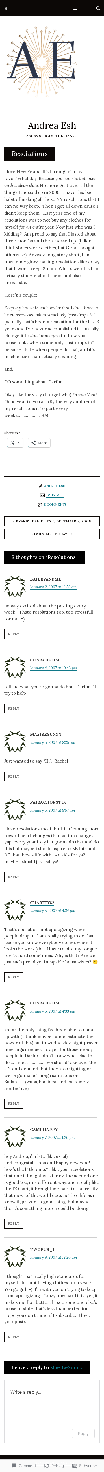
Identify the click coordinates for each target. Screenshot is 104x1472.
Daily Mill (55, 495)
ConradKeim (45, 660)
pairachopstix (48, 802)
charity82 (42, 902)
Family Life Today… (50, 534)
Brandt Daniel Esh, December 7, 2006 (53, 521)
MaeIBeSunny (45, 734)
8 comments (55, 505)
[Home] (6, 8)
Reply (13, 634)
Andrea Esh (52, 125)
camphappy (44, 1129)
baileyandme (45, 579)
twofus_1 (42, 1249)
